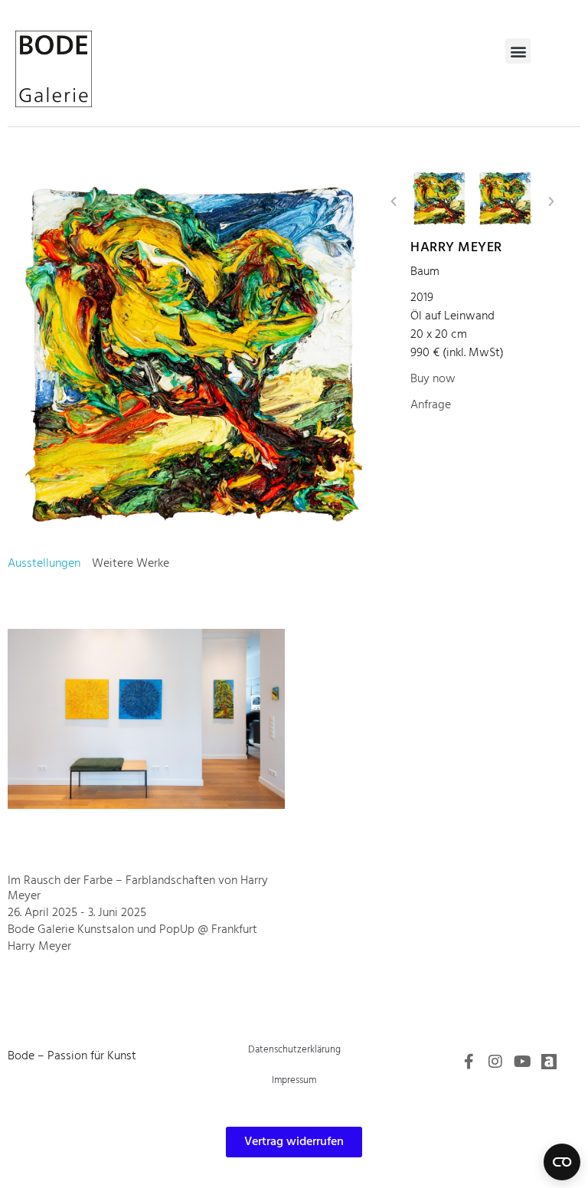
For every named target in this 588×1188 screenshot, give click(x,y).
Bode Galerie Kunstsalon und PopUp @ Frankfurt (132, 930)
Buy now (433, 379)
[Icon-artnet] (549, 1061)
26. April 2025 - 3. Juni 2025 (77, 913)
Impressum (294, 1080)
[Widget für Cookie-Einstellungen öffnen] (562, 1162)
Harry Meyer (456, 248)
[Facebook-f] (468, 1061)
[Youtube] (522, 1061)
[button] (518, 51)
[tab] (44, 564)
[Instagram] (495, 1061)
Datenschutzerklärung (294, 1050)
